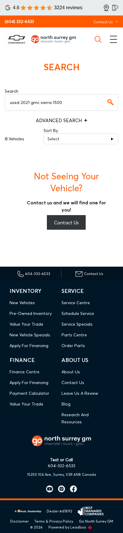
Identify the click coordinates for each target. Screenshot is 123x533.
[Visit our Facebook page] (71, 488)
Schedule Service (77, 313)
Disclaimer (19, 521)
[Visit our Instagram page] (59, 488)
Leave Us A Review (79, 393)
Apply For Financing (29, 345)
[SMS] (115, 8)
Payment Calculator (29, 393)
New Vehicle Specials (30, 335)
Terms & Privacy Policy (53, 521)
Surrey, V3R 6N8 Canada (74, 474)
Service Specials (77, 324)
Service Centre (75, 302)
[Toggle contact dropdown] (116, 21)
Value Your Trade (26, 324)
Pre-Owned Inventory (31, 313)
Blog (65, 404)
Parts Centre (74, 335)
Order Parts (73, 345)
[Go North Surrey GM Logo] (56, 39)
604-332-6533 (61, 465)
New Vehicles (22, 302)
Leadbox (78, 527)
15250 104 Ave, (39, 474)
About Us (70, 372)
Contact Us (66, 223)
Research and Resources (75, 418)
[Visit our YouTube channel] (49, 488)
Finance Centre (24, 372)
